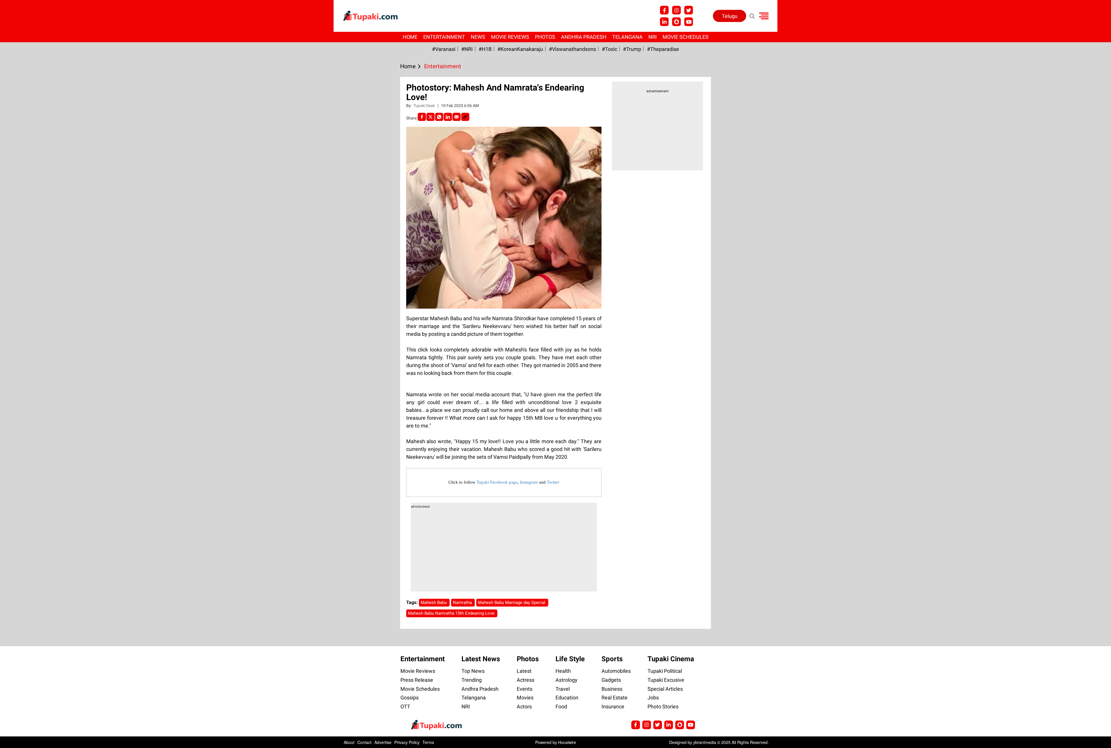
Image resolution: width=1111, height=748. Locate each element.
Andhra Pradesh (583, 37)
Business (612, 689)
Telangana (627, 37)
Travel (563, 689)
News (478, 37)
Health (563, 671)
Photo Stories (663, 706)
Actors (524, 706)
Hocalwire (567, 742)
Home (410, 37)
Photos (545, 37)
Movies (525, 697)
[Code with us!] (676, 21)
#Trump (632, 49)
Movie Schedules (686, 37)
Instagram (529, 482)
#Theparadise (663, 49)
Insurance (613, 706)
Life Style (570, 659)
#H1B (485, 49)
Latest (524, 671)
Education (567, 697)
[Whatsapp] (439, 117)
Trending (471, 680)
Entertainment (444, 37)
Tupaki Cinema (671, 659)
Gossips (409, 697)
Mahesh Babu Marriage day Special (512, 602)
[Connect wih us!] (664, 21)
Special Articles (665, 689)
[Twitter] (430, 117)
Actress (525, 680)
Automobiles (616, 671)
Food (561, 706)
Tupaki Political (665, 671)
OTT (405, 706)
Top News (473, 671)
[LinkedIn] (448, 117)
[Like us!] (664, 10)
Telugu (729, 16)
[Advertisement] (26, 236)
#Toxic (609, 49)
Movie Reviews (510, 37)
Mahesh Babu (434, 602)
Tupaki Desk (424, 105)
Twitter (553, 482)
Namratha (463, 602)
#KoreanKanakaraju (520, 49)
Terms (428, 742)
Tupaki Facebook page (497, 482)
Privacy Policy (407, 742)
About (349, 742)
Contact (364, 742)
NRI (652, 37)
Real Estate (615, 697)
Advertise (382, 742)
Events (524, 689)
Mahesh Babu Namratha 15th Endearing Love (452, 613)
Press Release (416, 680)
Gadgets (611, 680)
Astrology (566, 680)
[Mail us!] (688, 21)
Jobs (653, 697)
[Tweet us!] (676, 10)
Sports (612, 659)
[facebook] (421, 117)
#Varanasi (443, 49)
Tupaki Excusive (666, 680)
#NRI (467, 49)
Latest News (480, 659)
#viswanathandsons (572, 49)
